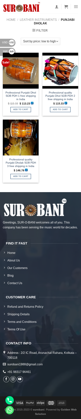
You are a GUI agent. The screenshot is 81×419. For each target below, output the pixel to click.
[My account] (57, 6)
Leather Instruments (38, 19)
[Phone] (9, 400)
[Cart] (66, 6)
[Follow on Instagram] (13, 379)
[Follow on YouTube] (20, 379)
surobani (38, 409)
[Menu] (76, 6)
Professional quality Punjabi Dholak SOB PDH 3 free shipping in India (21, 163)
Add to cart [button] (20, 109)
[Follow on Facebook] (6, 379)
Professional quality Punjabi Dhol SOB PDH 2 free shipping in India (60, 96)
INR (8, 51)
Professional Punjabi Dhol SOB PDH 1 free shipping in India (20, 96)
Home (11, 19)
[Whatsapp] (9, 410)
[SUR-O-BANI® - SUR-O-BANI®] (22, 6)
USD (8, 42)
